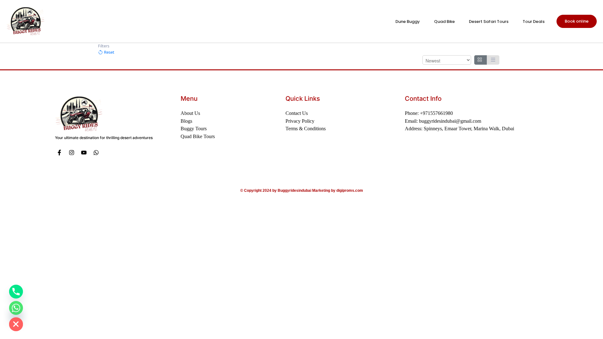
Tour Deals (534, 21)
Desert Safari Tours (488, 21)
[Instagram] (71, 152)
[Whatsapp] (95, 152)
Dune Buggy (407, 21)
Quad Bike (444, 21)
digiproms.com (349, 190)
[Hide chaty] (16, 324)
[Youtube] (84, 152)
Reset (108, 52)
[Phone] (16, 292)
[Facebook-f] (59, 152)
